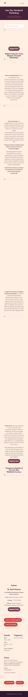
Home (10, 15)
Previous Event (9, 682)
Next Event (19, 682)
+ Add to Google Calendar (13, 620)
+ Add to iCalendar (10, 624)
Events (14, 15)
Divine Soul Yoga (18, 638)
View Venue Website (9, 672)
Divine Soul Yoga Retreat (11, 660)
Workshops (7, 650)
